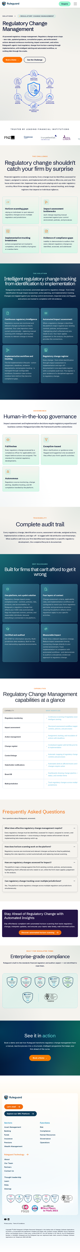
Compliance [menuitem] (45, 1131)
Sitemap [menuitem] (7, 1189)
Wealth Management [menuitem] (13, 1146)
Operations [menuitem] (45, 1142)
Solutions (7, 16)
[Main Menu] (75, 3)
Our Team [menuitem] (8, 1163)
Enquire (64, 4)
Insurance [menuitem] (8, 1139)
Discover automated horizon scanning (37, 932)
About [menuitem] (7, 1159)
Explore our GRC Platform (18, 1114)
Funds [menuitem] (6, 1135)
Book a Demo (12, 60)
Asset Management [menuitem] (12, 1127)
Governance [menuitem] (45, 1139)
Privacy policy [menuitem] (8, 1223)
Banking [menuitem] (7, 1131)
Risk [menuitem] (41, 1127)
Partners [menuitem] (7, 1167)
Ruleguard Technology (14, 1154)
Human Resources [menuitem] (47, 1135)
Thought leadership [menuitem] (12, 1177)
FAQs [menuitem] (6, 1185)
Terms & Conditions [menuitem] (19, 1223)
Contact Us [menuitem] (9, 1171)
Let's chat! (11, 1107)
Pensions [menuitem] (8, 1142)
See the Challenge (34, 60)
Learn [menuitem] (6, 1181)
